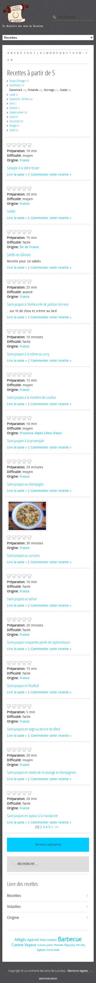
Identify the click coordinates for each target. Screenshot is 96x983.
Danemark (15, 90)
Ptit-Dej (80, 945)
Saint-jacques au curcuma (23, 555)
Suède (63, 90)
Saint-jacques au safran (22, 599)
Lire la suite (15, 175)
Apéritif (33, 940)
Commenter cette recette (50, 175)
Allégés (20, 940)
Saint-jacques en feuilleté (23, 685)
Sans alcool (14, 121)
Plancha (69, 945)
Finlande (33, 90)
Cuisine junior (45, 945)
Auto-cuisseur (48, 939)
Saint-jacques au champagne (25, 484)
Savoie (12, 130)
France (25, 160)
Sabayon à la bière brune (23, 168)
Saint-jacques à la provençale (25, 440)
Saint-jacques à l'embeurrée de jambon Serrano (38, 304)
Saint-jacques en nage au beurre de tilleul (33, 729)
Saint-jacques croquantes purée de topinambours (38, 642)
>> (57, 827)
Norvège (49, 90)
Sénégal (13, 125)
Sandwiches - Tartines (19, 99)
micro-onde (52, 950)
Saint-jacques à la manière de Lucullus (31, 397)
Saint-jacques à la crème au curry (28, 354)
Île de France (29, 247)
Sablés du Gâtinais (19, 254)
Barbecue (70, 939)
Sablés (11, 211)
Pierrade (58, 945)
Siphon (41, 950)
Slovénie (13, 108)
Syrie (11, 103)
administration (48, 978)
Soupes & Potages (17, 81)
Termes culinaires (48, 845)
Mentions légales (78, 971)
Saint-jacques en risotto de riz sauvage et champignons (41, 772)
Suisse (12, 116)
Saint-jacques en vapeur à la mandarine (32, 815)
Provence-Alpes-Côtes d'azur (41, 433)
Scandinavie (14, 85)
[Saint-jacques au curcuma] (27, 516)
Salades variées (16, 112)
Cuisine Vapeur (23, 945)
